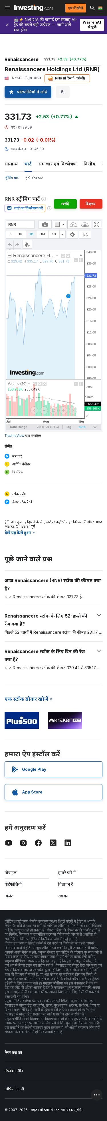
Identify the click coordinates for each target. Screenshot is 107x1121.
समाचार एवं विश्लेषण (58, 164)
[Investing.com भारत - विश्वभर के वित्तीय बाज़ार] (33, 8)
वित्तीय (89, 164)
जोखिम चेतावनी (14, 1089)
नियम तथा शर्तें (13, 1052)
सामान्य (11, 164)
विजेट (9, 895)
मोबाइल (11, 872)
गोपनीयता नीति (14, 1071)
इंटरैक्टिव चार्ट (34, 178)
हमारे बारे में (67, 872)
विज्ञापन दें (65, 884)
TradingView (14, 436)
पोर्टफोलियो (13, 884)
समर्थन (63, 895)
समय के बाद (18, 149)
